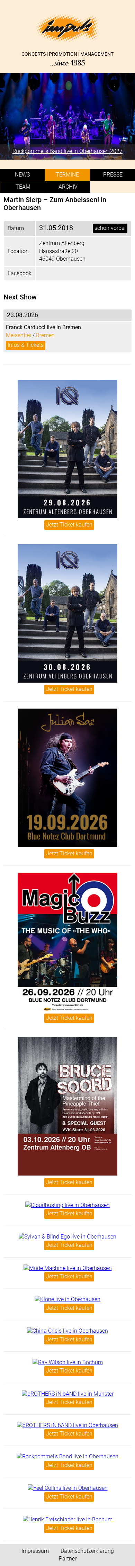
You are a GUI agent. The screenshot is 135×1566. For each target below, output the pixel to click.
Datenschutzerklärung (87, 1551)
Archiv (68, 186)
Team (23, 186)
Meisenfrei (18, 335)
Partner (67, 1558)
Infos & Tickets (26, 345)
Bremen (45, 335)
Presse (113, 174)
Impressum (35, 1551)
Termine (67, 174)
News (22, 174)
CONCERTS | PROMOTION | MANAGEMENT (67, 59)
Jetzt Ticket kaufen (69, 524)
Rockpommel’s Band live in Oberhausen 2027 (67, 151)
